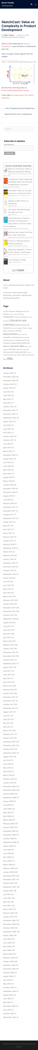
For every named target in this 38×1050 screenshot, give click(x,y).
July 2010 (7, 760)
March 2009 (7, 820)
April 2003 (7, 1010)
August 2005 (8, 976)
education (6, 321)
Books (27, 311)
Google (30, 328)
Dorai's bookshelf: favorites (18, 165)
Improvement (10, 334)
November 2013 (9, 611)
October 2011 (8, 704)
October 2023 (8, 384)
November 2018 (9, 492)
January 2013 (8, 649)
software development (22, 349)
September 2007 (9, 887)
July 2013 (7, 626)
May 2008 (7, 857)
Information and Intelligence (13, 37)
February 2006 (8, 958)
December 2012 (9, 652)
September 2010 (9, 753)
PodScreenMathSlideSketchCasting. (15, 90)
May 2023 (7, 399)
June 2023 (7, 395)
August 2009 (8, 801)
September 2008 (9, 842)
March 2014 (7, 596)
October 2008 (8, 839)
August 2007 (8, 891)
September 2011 (9, 708)
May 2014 (7, 589)
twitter (19, 355)
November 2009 (9, 790)
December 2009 (9, 786)
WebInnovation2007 (28, 355)
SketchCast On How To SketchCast (18, 114)
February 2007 (8, 913)
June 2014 (7, 585)
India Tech (24, 334)
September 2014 (9, 574)
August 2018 (8, 496)
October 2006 (8, 928)
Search (6, 346)
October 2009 (8, 794)
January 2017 (8, 541)
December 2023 (9, 377)
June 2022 (7, 429)
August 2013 (8, 623)
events (14, 328)
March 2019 (7, 481)
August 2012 (8, 667)
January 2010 (8, 783)
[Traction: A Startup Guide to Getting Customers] (6, 242)
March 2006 (7, 954)
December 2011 (9, 697)
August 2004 (8, 995)
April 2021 (7, 448)
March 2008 (7, 865)
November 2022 (9, 414)
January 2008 (8, 872)
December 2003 (9, 1006)
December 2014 (9, 563)
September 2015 (9, 548)
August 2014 (8, 578)
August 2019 (8, 477)
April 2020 (7, 474)
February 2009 (8, 824)
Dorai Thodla (8, 3)
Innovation (7, 337)
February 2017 (8, 537)
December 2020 (9, 455)
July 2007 (7, 894)
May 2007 (7, 902)
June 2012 (7, 675)
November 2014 (9, 567)
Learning (14, 337)
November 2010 (9, 745)
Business (6, 314)
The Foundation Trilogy (17, 260)
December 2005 (9, 965)
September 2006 (9, 932)
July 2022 (7, 425)
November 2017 (9, 511)
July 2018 (7, 500)
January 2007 (8, 917)
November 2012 (9, 656)
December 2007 (9, 876)
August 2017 (8, 522)
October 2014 (8, 570)
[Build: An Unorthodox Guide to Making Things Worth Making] (6, 171)
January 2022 (8, 436)
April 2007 (7, 906)
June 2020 (7, 466)
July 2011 (6, 716)
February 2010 (8, 779)
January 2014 (8, 604)
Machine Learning (23, 337)
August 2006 (8, 935)
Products (6, 343)
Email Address (9, 144)
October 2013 (8, 615)
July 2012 (7, 671)
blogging (19, 311)
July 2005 (7, 980)
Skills (26, 346)
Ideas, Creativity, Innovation (12, 331)
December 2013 (9, 608)
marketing (6, 340)
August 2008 (8, 846)
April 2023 (7, 403)
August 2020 (8, 459)
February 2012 (8, 690)
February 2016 (8, 544)
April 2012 (7, 682)
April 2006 (7, 950)
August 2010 (8, 757)
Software (12, 349)
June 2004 (7, 999)
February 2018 (8, 503)
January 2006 (8, 961)
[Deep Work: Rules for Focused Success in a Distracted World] (6, 192)
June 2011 (7, 719)
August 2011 (7, 712)
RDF (28, 343)
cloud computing (19, 314)
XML (10, 358)
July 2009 (7, 805)
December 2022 (9, 410)
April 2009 (7, 816)
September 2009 (9, 798)
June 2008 (7, 853)
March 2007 (7, 909)
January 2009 (8, 827)
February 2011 (8, 734)
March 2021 (7, 451)
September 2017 (9, 518)
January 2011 (8, 738)
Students (29, 352)
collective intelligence (21, 317)
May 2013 (7, 634)
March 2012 (7, 686)
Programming (15, 343)
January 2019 (8, 485)
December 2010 (9, 742)
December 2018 (9, 489)
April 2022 (7, 433)
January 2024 (8, 373)
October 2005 (8, 973)
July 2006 (7, 939)
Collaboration (8, 317)
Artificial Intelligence (9, 311)
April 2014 (7, 593)
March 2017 (7, 533)
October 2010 (8, 749)
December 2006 (9, 920)
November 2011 (9, 701)
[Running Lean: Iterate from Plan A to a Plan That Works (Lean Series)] (6, 234)
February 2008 (8, 868)
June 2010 (7, 764)
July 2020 (7, 462)
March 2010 (7, 775)
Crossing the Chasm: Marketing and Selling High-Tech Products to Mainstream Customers (20, 182)
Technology (13, 355)
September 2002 (9, 1017)
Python (24, 343)
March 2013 (7, 641)
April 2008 (7, 861)
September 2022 (9, 418)
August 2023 (8, 388)
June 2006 (7, 943)
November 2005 (9, 969)
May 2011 (6, 723)
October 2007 (8, 883)
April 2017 (7, 529)
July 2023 (7, 392)
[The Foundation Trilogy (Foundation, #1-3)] (6, 261)
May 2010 (7, 768)
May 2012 (7, 678)
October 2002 (8, 1014)
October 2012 (8, 660)
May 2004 (7, 1002)
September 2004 (9, 991)
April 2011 (7, 727)
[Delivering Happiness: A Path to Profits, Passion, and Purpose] (6, 251)
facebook (19, 328)
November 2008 (9, 835)
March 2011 (7, 730)
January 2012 (8, 693)
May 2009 (7, 812)
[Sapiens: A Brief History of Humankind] (6, 202)
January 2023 (8, 407)
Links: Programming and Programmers (20, 108)
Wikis (4, 359)
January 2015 (8, 559)
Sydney (19, 1047)
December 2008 (9, 831)
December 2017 (9, 507)
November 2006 (9, 924)
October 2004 (8, 987)
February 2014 (8, 600)
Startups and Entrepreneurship (14, 352)
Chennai (11, 314)
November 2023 (9, 380)
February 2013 (8, 645)
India (19, 334)
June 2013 (7, 630)
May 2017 (7, 526)
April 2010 (7, 771)
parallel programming (22, 340)
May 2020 (7, 470)
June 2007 (7, 898)
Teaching (6, 355)
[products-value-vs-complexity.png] (19, 72)
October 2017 (8, 515)
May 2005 (7, 984)
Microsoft (12, 340)
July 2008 (7, 850)
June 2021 (7, 444)
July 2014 (7, 582)
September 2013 (9, 619)
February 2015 (8, 555)
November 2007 (9, 879)
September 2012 (9, 664)
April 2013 (7, 637)
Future (25, 328)
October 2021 (8, 440)
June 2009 (7, 809)
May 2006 (7, 946)
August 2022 (8, 421)
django (30, 317)
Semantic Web (17, 346)
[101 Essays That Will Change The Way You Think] (6, 211)
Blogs (24, 311)
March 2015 (7, 552)
